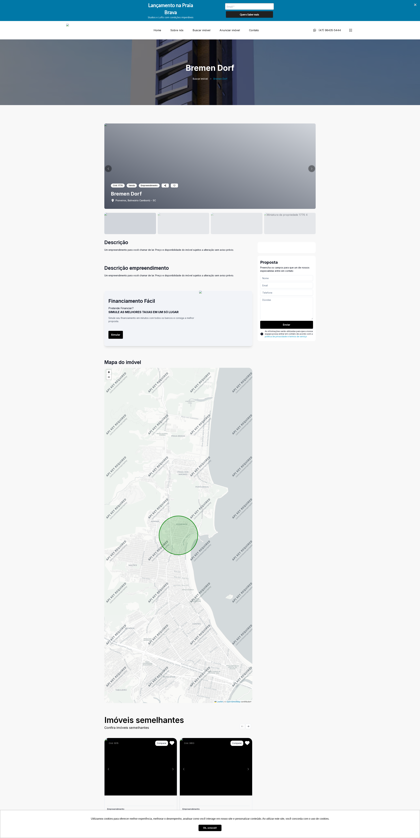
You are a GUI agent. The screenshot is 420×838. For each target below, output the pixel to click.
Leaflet (219, 701)
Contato (254, 30)
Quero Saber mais (249, 14)
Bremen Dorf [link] (220, 78)
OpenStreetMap (233, 701)
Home (157, 30)
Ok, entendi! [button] (210, 828)
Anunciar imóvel (230, 30)
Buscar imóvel (201, 30)
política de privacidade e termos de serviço (286, 336)
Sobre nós (176, 30)
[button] (108, 168)
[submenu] (350, 30)
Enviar (286, 324)
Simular (115, 334)
